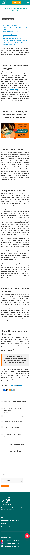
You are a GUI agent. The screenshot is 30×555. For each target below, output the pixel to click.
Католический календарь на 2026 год (10, 520)
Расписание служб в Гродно (7, 526)
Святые (3, 529)
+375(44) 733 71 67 (12, 543)
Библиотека (4, 514)
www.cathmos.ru (12, 385)
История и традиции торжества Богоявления (13, 409)
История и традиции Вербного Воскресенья (12, 428)
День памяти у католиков (10, 25)
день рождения (13, 89)
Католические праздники (8, 19)
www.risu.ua (21, 385)
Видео (2, 517)
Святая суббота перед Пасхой (12, 434)
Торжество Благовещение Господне (14, 421)
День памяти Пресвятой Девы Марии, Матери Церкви (15, 402)
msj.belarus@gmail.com (12, 546)
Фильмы (3, 533)
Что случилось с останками (11, 37)
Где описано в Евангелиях (10, 31)
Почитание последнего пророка (12, 38)
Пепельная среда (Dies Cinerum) (13, 416)
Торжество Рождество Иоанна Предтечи (15, 40)
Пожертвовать (16, 2)
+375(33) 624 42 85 (12, 541)
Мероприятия (4, 523)
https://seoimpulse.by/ (9, 509)
